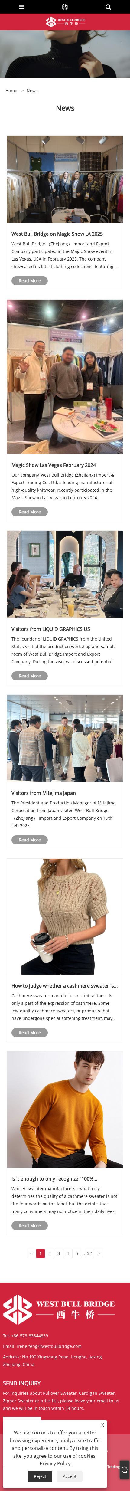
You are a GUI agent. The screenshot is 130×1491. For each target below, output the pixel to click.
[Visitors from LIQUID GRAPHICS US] (65, 574)
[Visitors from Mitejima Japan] (65, 738)
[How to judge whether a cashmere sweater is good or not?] (65, 916)
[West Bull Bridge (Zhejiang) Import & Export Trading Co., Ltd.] (65, 21)
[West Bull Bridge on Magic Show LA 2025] (65, 179)
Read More (30, 280)
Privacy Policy (55, 1463)
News (32, 90)
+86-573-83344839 (29, 1336)
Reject (40, 1476)
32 (89, 1253)
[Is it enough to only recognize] (65, 1109)
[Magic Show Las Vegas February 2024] (65, 376)
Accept (69, 1476)
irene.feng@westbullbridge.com (49, 1346)
